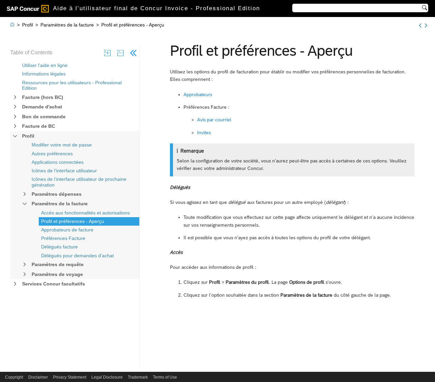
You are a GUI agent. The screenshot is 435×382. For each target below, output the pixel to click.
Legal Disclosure (107, 377)
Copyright (14, 377)
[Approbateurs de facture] (426, 25)
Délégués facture (59, 246)
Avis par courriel (214, 119)
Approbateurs (198, 94)
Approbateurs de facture (67, 229)
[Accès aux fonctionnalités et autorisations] (420, 25)
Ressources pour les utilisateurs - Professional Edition (72, 85)
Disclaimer (38, 377)
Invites (204, 132)
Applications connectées (58, 162)
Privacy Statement (69, 377)
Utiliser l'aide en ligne (45, 65)
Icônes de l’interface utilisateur (64, 170)
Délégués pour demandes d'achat (77, 255)
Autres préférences (52, 153)
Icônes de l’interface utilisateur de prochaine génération (79, 182)
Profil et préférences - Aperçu (72, 221)
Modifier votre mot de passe (62, 144)
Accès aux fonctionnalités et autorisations (85, 212)
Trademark (138, 377)
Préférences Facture (63, 238)
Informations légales (44, 73)
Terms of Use (165, 377)
